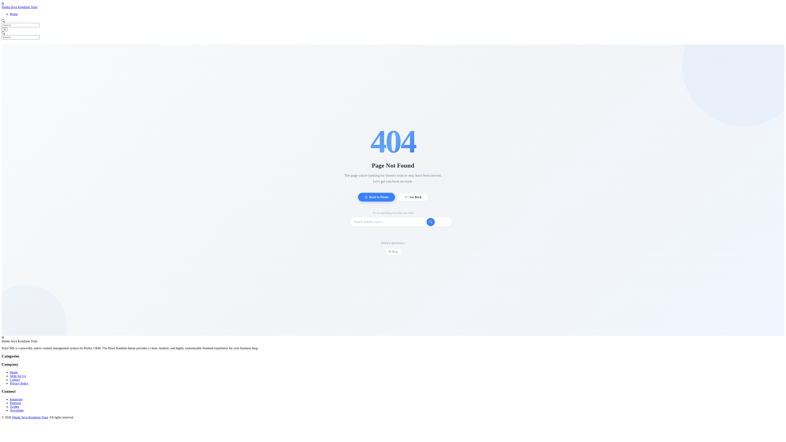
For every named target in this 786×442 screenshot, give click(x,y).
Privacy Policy (19, 383)
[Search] (431, 222)
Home (14, 14)
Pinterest (15, 403)
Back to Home (378, 197)
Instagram (16, 399)
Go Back (415, 197)
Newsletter (17, 410)
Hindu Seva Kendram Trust (30, 417)
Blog (395, 251)
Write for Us (18, 376)
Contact (15, 379)
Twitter (14, 406)
